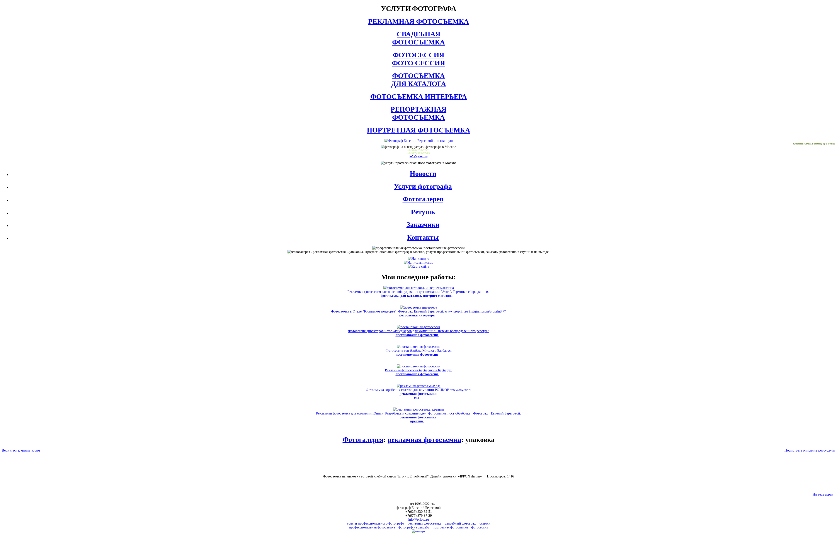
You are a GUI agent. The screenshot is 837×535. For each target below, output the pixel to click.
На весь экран (823, 494)
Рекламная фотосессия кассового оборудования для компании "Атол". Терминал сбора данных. (418, 293)
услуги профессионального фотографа (375, 523)
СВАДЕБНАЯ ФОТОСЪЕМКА (418, 38)
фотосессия (479, 527)
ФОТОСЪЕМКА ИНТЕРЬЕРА (418, 96)
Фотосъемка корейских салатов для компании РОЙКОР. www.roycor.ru (418, 393)
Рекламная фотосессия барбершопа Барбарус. (418, 372)
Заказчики (423, 224)
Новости (423, 173)
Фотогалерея (423, 199)
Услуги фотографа (423, 186)
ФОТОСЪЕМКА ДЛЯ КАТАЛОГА (418, 80)
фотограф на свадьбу (413, 527)
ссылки (485, 523)
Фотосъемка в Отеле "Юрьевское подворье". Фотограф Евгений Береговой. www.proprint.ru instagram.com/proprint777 (418, 313)
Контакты (423, 237)
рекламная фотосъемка (424, 439)
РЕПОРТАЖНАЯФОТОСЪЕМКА (418, 113)
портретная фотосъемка (450, 527)
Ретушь (423, 212)
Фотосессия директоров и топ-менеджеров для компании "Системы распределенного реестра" (418, 333)
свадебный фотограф (460, 523)
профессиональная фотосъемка (372, 527)
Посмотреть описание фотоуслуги (809, 450)
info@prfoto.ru (418, 156)
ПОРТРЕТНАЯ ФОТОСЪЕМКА (418, 130)
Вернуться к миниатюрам (21, 450)
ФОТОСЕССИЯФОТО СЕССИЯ (418, 59)
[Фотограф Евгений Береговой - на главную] (418, 141)
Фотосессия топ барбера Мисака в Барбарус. (419, 352)
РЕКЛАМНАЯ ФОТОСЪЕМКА (418, 21)
